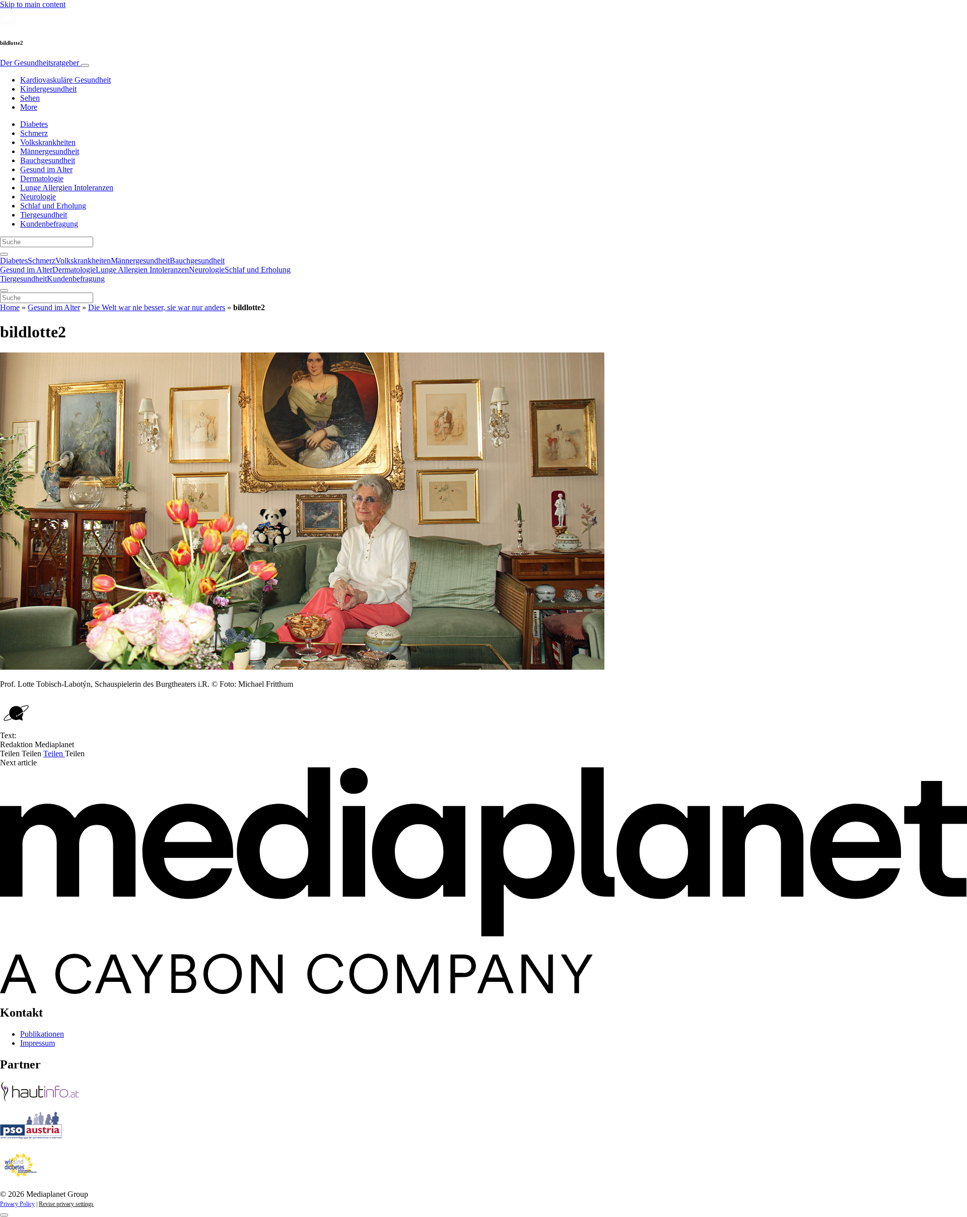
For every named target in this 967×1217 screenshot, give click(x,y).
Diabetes (34, 124)
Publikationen (42, 1034)
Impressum (37, 1043)
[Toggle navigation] (85, 65)
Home (10, 307)
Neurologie (38, 196)
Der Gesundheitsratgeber (40, 62)
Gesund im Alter (46, 169)
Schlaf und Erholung (53, 205)
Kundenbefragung (49, 224)
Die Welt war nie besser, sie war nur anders (156, 307)
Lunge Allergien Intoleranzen (66, 187)
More (28, 107)
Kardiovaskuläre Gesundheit (65, 80)
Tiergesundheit (43, 214)
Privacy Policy (17, 1203)
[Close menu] (4, 290)
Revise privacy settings (66, 1203)
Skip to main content (32, 4)
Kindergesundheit (48, 89)
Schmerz (34, 133)
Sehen (30, 98)
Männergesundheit (49, 151)
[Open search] (4, 254)
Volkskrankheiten (48, 142)
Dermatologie (41, 178)
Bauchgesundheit (47, 160)
